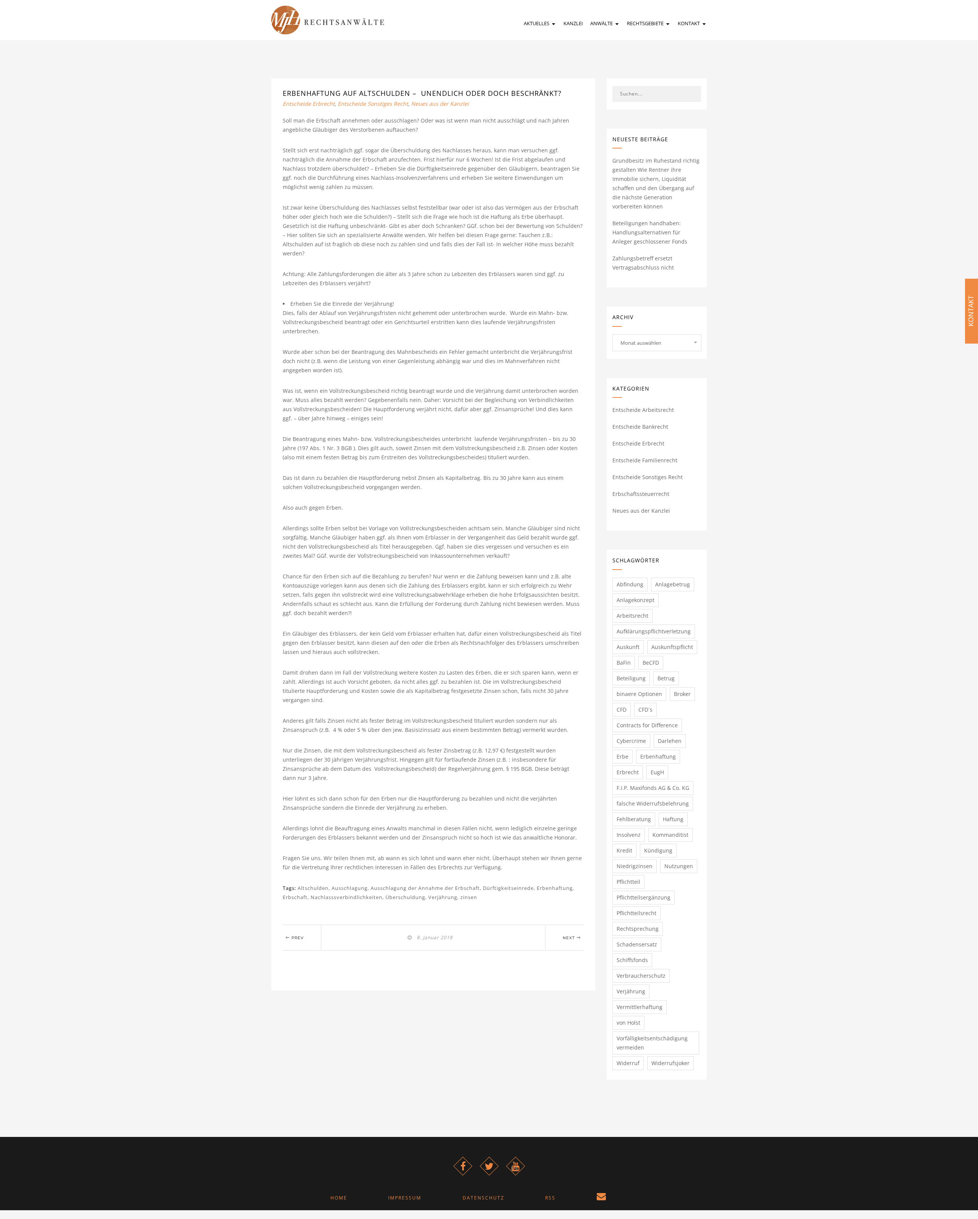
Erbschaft (295, 897)
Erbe (622, 756)
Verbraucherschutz (641, 975)
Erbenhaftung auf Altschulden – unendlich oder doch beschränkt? (422, 93)
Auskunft (628, 647)
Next (569, 937)
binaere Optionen (639, 693)
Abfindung (630, 584)
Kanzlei (573, 23)
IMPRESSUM (404, 1198)
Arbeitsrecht (632, 615)
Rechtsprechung (638, 928)
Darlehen (670, 740)
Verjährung (442, 897)
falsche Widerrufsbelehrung (653, 803)
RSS (550, 1198)
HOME (338, 1198)
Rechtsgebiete (646, 23)
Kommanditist (670, 834)
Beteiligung (631, 678)
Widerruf (628, 1063)
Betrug (666, 678)
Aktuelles (537, 23)
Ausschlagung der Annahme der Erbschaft (425, 888)
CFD (622, 709)
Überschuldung (405, 897)
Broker (682, 693)
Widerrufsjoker (670, 1063)
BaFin (624, 662)
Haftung (673, 819)
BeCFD (651, 662)
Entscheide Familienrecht (644, 460)
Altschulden (313, 888)
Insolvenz (629, 834)
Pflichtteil (628, 881)
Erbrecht (628, 772)
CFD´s (645, 709)
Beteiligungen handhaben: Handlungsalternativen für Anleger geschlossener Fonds (649, 232)
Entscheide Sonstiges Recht (373, 103)
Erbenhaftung (555, 888)
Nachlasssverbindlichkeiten (346, 897)
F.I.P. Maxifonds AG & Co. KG (653, 787)
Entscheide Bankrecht (640, 426)
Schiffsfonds (632, 960)
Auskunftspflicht (672, 647)
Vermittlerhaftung (639, 1007)
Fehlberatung (634, 819)
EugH (657, 772)
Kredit (624, 850)
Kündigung (658, 850)
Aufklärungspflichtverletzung (654, 631)
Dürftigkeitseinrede (508, 888)
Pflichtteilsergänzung (643, 897)
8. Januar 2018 (433, 937)
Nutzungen (678, 866)
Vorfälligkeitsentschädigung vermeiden (652, 1043)
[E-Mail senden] (601, 1198)
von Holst (628, 1022)
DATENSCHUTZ (483, 1198)
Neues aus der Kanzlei (440, 103)
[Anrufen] (647, 1198)
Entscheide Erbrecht (309, 103)
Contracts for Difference (647, 725)
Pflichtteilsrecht (636, 913)
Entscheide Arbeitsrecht (643, 409)
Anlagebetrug (672, 584)
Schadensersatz (637, 944)
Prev (297, 937)
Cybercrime (631, 740)
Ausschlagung (350, 888)
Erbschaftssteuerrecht (640, 493)
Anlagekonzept (635, 600)
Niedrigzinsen (635, 866)
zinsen (468, 897)
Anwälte (602, 23)
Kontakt (689, 23)
